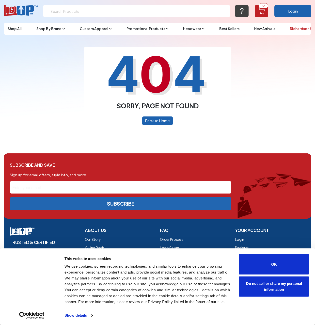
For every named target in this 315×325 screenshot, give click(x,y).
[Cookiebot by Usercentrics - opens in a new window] (31, 315)
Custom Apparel (94, 28)
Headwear (192, 28)
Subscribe (120, 203)
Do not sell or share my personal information (274, 286)
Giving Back (94, 247)
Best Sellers (229, 28)
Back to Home (157, 120)
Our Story (93, 239)
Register (242, 247)
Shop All (15, 28)
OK (274, 264)
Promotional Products (145, 28)
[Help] (242, 11)
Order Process (171, 239)
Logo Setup (169, 247)
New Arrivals (264, 28)
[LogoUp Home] (21, 10)
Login (293, 11)
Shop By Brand (49, 28)
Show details (75, 315)
